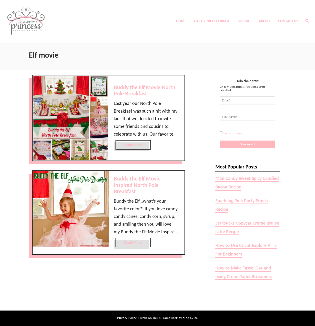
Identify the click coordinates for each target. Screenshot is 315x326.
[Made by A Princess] (41, 21)
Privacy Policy (127, 318)
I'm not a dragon (233, 133)
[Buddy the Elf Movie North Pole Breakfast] (71, 118)
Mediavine (190, 318)
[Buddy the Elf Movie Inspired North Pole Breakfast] (71, 209)
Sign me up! (247, 144)
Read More (134, 146)
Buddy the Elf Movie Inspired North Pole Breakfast (137, 185)
